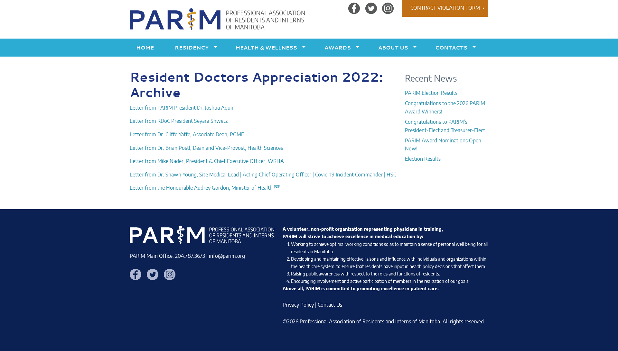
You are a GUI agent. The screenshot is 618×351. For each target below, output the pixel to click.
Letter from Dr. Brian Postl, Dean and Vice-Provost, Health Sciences (206, 148)
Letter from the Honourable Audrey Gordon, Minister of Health (201, 188)
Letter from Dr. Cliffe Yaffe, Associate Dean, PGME (187, 134)
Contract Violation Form (445, 8)
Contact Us (330, 305)
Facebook (354, 8)
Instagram (388, 8)
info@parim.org (227, 256)
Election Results (423, 159)
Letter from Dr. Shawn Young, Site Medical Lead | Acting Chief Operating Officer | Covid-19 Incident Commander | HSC (263, 174)
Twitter (371, 8)
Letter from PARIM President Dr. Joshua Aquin (182, 108)
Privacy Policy (298, 305)
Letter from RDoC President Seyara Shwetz (179, 121)
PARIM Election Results (431, 93)
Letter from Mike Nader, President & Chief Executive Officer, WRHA (207, 161)
